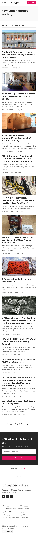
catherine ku (6, 373)
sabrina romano (7, 253)
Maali (12, 528)
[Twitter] (7, 496)
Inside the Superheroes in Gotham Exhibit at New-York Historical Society (18, 96)
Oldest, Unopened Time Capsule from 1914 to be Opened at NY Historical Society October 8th (17, 158)
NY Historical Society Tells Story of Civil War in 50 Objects (19, 360)
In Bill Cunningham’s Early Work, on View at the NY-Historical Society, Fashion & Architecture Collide (19, 320)
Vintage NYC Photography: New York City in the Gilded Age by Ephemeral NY (17, 240)
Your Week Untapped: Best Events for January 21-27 (18, 402)
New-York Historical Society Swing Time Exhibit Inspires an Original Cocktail (19, 341)
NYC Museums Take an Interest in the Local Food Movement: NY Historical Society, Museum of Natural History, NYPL (18, 381)
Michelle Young (7, 110)
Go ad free (24, 468)
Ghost (7, 528)
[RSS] (11, 496)
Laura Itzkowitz (7, 292)
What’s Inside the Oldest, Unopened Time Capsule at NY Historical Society (17, 138)
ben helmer (6, 334)
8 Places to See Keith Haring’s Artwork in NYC (16, 280)
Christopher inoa (8, 211)
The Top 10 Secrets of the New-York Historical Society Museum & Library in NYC (18, 54)
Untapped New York (9, 414)
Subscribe (31, 3)
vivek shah (6, 355)
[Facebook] (3, 496)
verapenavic (6, 68)
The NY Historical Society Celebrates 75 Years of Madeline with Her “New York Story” (18, 200)
